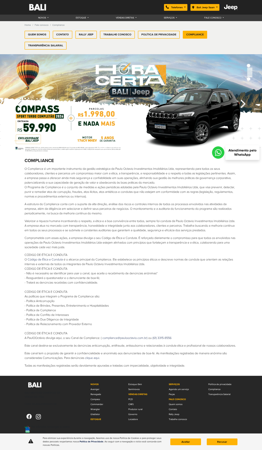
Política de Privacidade (91, 441)
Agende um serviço (179, 425)
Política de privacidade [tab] (158, 34)
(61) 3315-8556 (161, 374)
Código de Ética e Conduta (45, 295)
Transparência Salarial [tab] (45, 45)
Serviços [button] (169, 18)
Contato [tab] (62, 34)
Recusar (222, 441)
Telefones (177, 7)
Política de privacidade (220, 420)
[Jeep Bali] (42, 7)
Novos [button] (42, 18)
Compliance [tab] (195, 34)
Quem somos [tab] (37, 34)
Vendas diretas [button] (125, 18)
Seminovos (134, 425)
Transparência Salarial (219, 430)
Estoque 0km (135, 420)
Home (28, 25)
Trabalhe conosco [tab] (117, 34)
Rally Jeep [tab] (86, 34)
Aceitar (185, 441)
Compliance (214, 425)
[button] (19, 121)
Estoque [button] (81, 18)
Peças (172, 430)
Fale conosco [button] (213, 18)
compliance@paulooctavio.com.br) (124, 374)
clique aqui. (92, 394)
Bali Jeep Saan (205, 7)
